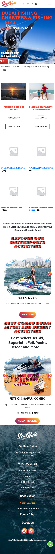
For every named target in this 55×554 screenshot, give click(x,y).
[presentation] (50, 274)
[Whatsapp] (24, 4)
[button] (49, 3)
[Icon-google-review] (28, 4)
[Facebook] (36, 4)
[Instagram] (32, 4)
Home (5, 28)
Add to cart (14, 127)
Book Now (27, 314)
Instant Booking (27, 421)
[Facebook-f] (24, 531)
